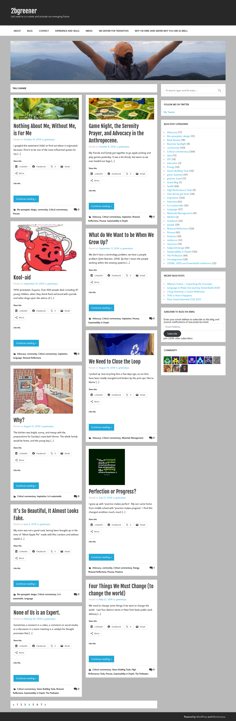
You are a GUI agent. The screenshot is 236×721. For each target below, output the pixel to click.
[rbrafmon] (208, 359)
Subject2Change (175, 247)
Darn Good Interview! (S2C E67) (184, 299)
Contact (44, 30)
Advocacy (96, 216)
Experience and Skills (67, 30)
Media (89, 30)
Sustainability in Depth (117, 220)
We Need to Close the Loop (114, 361)
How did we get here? (178, 193)
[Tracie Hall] (184, 359)
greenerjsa (50, 139)
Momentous (218, 716)
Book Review (173, 140)
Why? (19, 420)
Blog (29, 30)
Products (119, 571)
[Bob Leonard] (175, 359)
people (170, 224)
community (43, 209)
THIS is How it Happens (179, 295)
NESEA (171, 217)
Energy (136, 567)
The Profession (141, 673)
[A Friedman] (200, 359)
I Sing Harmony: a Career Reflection (186, 291)
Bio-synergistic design (27, 209)
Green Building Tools (121, 669)
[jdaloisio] (167, 359)
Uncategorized (175, 259)
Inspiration (126, 216)
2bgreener (24, 11)
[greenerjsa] (216, 359)
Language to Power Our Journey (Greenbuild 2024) (193, 287)
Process (16, 213)
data (169, 155)
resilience (172, 240)
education (172, 163)
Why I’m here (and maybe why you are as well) (161, 30)
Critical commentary (58, 209)
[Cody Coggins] (175, 368)
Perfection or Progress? (112, 491)
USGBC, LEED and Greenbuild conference (189, 263)
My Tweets (169, 112)
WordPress (201, 716)
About (17, 30)
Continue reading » (26, 198)
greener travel (174, 178)
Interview (172, 201)
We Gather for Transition (113, 30)
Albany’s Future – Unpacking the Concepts (189, 283)
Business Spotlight (176, 143)
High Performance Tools (179, 190)
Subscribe (172, 333)
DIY (169, 159)
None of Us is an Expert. (36, 612)
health (170, 186)
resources (172, 243)
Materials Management (132, 437)
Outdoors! (172, 220)
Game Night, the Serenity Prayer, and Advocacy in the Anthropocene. (116, 133)
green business (175, 174)
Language (17, 357)
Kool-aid (22, 277)
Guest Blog (172, 182)
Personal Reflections (32, 357)
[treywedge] (184, 368)
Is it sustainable (54, 496)
